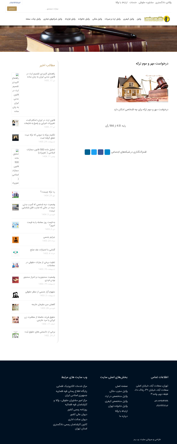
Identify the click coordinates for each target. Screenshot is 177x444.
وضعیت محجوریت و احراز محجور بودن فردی (39, 279)
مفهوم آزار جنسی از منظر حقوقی (40, 291)
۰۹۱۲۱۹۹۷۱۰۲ (15, 3)
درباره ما (123, 416)
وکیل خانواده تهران (118, 406)
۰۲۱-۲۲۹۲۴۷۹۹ (161, 401)
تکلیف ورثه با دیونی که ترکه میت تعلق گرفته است (40, 136)
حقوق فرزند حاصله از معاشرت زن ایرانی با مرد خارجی (39, 319)
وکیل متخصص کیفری (116, 401)
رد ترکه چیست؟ (47, 192)
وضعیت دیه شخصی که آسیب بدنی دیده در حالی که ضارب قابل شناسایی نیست (38, 207)
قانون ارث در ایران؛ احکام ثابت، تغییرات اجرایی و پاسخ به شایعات (39, 122)
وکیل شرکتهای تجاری (52, 19)
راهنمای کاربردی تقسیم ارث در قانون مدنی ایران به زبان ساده (40, 75)
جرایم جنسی (49, 237)
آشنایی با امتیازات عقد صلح (42, 249)
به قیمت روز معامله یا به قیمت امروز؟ (41, 224)
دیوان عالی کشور (78, 414)
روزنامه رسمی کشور (77, 409)
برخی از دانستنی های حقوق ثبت (40, 331)
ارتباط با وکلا (121, 3)
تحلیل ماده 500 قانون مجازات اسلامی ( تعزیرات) (41, 151)
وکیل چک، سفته (33, 19)
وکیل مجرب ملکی (118, 391)
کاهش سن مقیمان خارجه (43, 304)
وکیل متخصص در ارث (116, 396)
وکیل (139, 19)
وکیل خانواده (84, 19)
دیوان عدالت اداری (77, 419)
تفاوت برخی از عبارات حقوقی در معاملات (40, 264)
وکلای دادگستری (163, 3)
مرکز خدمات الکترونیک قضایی (71, 386)
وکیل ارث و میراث (112, 19)
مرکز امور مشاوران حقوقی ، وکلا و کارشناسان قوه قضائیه (70, 402)
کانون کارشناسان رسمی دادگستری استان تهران (70, 426)
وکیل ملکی (97, 19)
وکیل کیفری (128, 19)
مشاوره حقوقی (146, 3)
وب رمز (136, 439)
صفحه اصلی (121, 386)
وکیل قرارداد (70, 19)
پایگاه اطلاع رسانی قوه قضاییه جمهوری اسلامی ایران (71, 393)
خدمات (133, 3)
